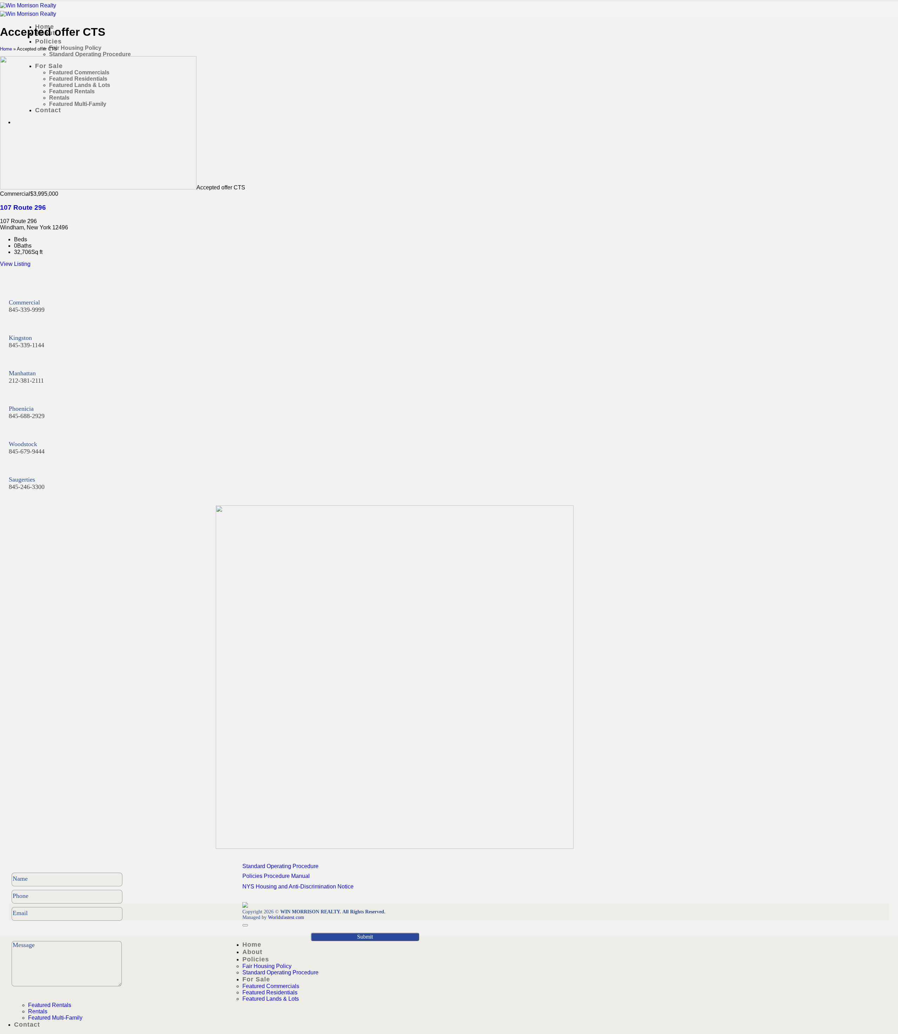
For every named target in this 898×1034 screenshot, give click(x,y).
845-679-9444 (27, 451)
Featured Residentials (269, 992)
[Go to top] (245, 925)
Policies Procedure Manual (276, 876)
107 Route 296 (23, 207)
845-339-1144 (26, 345)
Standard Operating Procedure (90, 54)
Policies (48, 41)
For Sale (256, 979)
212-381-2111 (26, 380)
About (252, 951)
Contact (27, 1024)
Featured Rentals (49, 1005)
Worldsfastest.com (286, 917)
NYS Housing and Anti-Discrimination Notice (298, 886)
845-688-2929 (27, 415)
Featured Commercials (270, 986)
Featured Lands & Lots (270, 999)
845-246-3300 (27, 486)
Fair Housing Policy (75, 48)
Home (6, 49)
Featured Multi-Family (55, 1018)
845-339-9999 (27, 309)
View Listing (15, 264)
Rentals (37, 1011)
